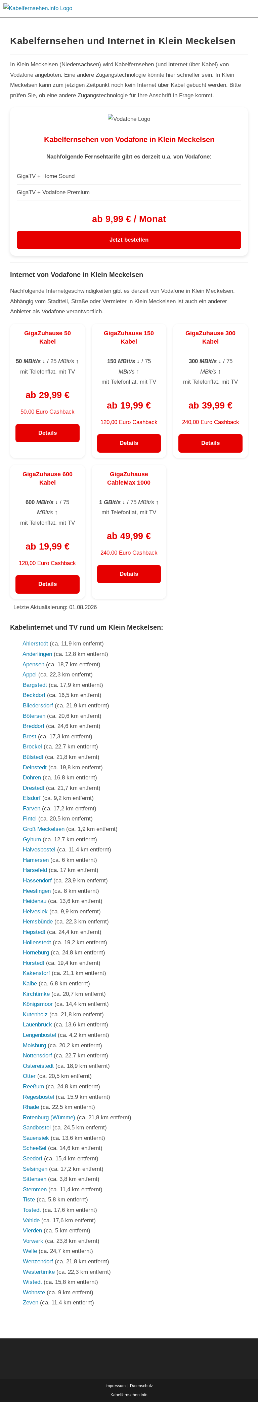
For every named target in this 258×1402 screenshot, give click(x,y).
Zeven (30, 1302)
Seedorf (32, 1158)
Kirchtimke (36, 994)
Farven (31, 808)
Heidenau (34, 901)
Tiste (29, 1199)
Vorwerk (33, 1241)
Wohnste (34, 1292)
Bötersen (34, 716)
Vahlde (31, 1220)
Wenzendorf (38, 1261)
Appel (30, 674)
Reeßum (33, 1086)
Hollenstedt (37, 942)
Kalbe (30, 983)
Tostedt (32, 1210)
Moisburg (34, 1045)
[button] (172, 8)
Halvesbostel (39, 849)
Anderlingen (37, 654)
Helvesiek (35, 911)
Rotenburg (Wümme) (49, 1117)
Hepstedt (34, 932)
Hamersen (36, 860)
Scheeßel (34, 1148)
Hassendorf (37, 880)
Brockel (32, 746)
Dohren (32, 777)
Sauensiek (36, 1138)
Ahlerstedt (35, 643)
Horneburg (36, 952)
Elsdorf (32, 798)
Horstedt (33, 963)
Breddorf (33, 726)
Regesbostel (38, 1097)
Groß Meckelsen (43, 829)
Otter (29, 1076)
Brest (29, 736)
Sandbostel (37, 1127)
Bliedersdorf (38, 705)
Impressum (115, 1385)
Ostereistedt (38, 1066)
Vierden (32, 1230)
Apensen (33, 664)
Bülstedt (33, 757)
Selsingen (35, 1169)
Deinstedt (35, 767)
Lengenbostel (39, 1035)
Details (47, 433)
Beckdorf (34, 695)
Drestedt (33, 788)
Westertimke (39, 1272)
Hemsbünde (38, 921)
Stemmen (35, 1189)
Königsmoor (38, 1004)
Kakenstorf (36, 973)
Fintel (30, 818)
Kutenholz (35, 1014)
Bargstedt (35, 685)
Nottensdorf (37, 1055)
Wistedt (32, 1282)
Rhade (31, 1107)
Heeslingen (37, 891)
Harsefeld (35, 870)
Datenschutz (141, 1385)
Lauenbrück (37, 1024)
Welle (30, 1251)
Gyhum (32, 839)
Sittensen (34, 1179)
